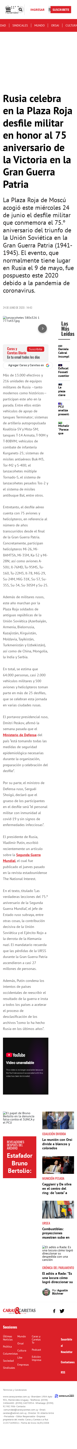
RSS (63, 1372)
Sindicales (20, 25)
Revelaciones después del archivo (15, 1144)
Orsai (55, 25)
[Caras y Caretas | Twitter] (61, 1311)
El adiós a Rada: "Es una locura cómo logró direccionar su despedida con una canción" (57, 1282)
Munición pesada (53, 1178)
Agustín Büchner (60, 1291)
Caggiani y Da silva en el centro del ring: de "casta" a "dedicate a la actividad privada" (56, 1192)
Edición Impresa (36, 1358)
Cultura (21, 1350)
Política (7, 1346)
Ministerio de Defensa (20, 735)
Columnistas (10, 1353)
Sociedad (8, 1360)
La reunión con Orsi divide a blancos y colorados (57, 1143)
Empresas (23, 1364)
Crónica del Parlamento (58, 1267)
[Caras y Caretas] (19, 1314)
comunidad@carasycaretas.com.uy (21, 1409)
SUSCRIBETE (61, 10)
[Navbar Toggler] (11, 10)
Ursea (46, 1223)
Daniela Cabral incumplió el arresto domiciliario (66, 358)
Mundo (39, 25)
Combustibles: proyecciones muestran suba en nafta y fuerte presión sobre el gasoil (55, 1239)
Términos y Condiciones (15, 1389)
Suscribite (35, 349)
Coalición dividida (54, 1133)
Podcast (36, 1349)
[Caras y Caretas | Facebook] (54, 1310)
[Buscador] (20, 9)
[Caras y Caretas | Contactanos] (69, 1310)
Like (19, 1357)
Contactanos (68, 1362)
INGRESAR (37, 10)
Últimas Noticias (8, 1338)
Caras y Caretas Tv (36, 1339)
